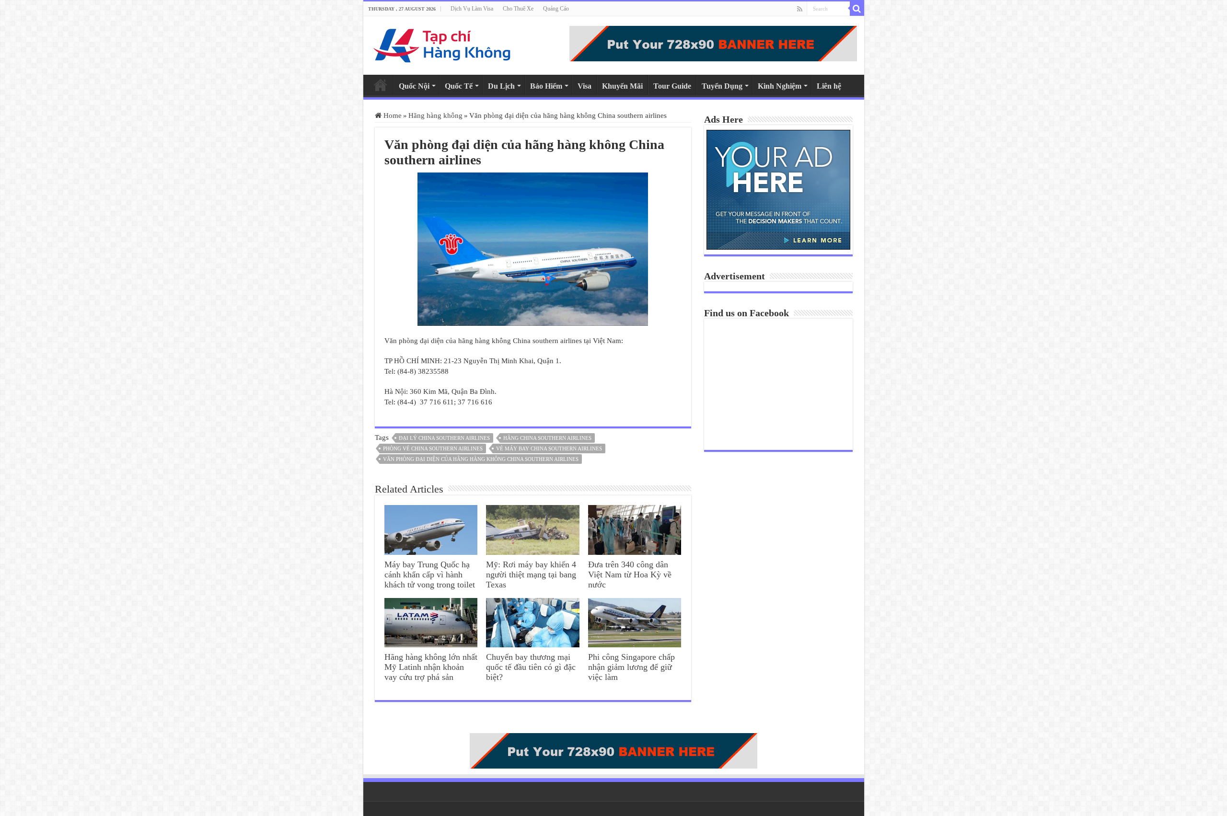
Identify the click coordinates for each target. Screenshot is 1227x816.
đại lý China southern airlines (444, 438)
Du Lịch (501, 86)
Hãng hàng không (435, 115)
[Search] (857, 8)
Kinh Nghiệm (779, 86)
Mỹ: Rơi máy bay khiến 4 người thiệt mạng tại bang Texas (531, 574)
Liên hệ (829, 86)
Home (380, 85)
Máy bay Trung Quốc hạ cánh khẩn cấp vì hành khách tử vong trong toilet (429, 574)
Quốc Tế (459, 86)
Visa (584, 86)
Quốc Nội (414, 86)
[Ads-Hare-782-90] (713, 42)
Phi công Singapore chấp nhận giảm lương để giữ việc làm (631, 667)
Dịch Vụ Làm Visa (472, 8)
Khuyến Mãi (622, 86)
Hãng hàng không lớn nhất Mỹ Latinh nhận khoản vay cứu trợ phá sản (430, 667)
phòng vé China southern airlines (433, 448)
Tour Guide (672, 86)
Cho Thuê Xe (518, 8)
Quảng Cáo (556, 8)
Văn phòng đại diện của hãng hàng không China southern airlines (481, 459)
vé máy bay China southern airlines (549, 448)
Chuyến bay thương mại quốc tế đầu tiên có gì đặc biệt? (531, 667)
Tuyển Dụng (722, 86)
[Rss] (799, 9)
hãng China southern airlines (547, 438)
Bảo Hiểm (546, 86)
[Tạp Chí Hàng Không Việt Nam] (442, 43)
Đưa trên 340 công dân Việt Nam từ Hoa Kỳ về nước (629, 574)
